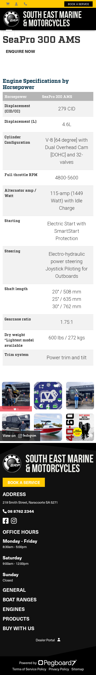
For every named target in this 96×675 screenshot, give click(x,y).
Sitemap (77, 669)
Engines (14, 608)
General (14, 589)
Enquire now (20, 51)
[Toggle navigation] (9, 32)
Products (16, 618)
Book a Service (24, 482)
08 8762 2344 (21, 511)
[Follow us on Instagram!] (15, 521)
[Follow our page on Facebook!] (6, 521)
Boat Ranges (20, 599)
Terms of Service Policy (29, 669)
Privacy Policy (59, 669)
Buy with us (18, 628)
